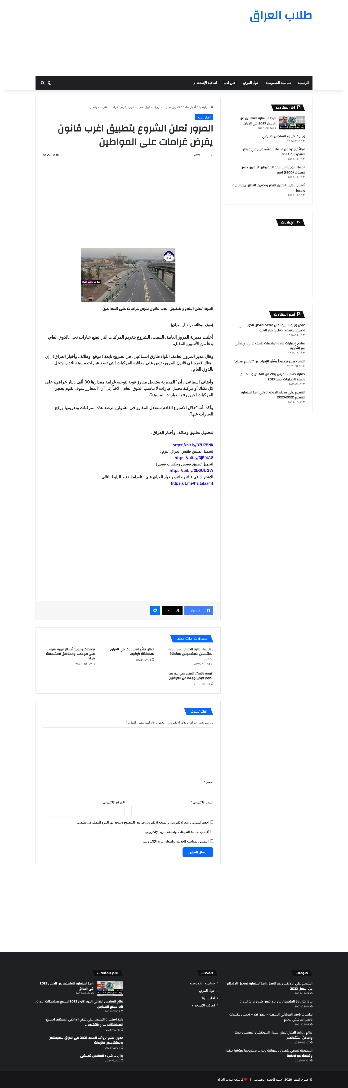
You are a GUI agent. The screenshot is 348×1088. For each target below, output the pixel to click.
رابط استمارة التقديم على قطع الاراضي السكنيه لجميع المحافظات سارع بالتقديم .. (84, 1022)
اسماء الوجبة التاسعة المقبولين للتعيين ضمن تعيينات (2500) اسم (273, 170)
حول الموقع (251, 83)
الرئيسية (303, 83)
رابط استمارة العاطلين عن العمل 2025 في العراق (258, 121)
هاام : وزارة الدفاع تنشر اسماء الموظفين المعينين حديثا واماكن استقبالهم (273, 1035)
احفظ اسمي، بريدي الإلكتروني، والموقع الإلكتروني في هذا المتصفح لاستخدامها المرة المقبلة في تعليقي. (143, 822)
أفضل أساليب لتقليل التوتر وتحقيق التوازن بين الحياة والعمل (268, 188)
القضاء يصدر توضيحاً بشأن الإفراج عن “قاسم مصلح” (269, 361)
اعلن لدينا (229, 83)
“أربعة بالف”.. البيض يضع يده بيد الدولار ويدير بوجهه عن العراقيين (191, 675)
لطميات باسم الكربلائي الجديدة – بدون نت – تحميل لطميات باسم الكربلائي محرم (270, 1017)
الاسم (208, 782)
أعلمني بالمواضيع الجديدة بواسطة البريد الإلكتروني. (176, 841)
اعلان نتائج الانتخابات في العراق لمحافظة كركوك (132, 651)
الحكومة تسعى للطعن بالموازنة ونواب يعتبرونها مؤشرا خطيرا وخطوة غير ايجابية (269, 1053)
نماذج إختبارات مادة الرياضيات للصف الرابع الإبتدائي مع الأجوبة (270, 346)
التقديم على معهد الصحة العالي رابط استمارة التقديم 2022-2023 (273, 395)
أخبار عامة (189, 107)
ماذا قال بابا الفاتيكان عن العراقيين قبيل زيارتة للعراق (275, 1001)
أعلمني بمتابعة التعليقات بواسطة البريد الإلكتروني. (177, 832)
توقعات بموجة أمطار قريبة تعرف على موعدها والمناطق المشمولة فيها (70, 653)
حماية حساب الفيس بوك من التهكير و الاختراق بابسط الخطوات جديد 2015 (272, 376)
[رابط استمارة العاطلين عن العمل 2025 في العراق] (292, 123)
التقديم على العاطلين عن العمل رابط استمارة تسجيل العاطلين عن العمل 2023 (269, 986)
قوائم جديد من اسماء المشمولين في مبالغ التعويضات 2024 (274, 152)
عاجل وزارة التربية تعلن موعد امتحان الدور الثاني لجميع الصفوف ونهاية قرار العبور (272, 327)
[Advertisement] (127, 38)
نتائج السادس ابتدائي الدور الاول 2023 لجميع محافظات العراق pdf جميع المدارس (79, 1004)
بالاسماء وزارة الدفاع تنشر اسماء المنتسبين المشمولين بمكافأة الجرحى (190, 653)
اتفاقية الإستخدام (205, 83)
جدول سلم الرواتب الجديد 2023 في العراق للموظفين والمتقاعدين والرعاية (86, 1040)
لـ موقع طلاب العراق (230, 1079)
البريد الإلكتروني (201, 802)
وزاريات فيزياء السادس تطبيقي (283, 136)
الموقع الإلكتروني (114, 802)
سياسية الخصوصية (278, 83)
